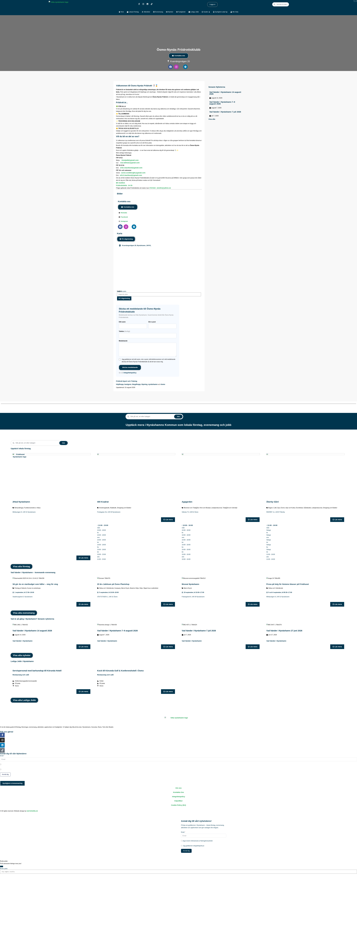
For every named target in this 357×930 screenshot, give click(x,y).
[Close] (1, 866)
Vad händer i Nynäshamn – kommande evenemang (33, 572)
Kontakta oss (180, 56)
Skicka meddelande (130, 367)
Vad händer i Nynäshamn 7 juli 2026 (225, 112)
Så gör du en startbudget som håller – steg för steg (35, 584)
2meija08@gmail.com (130, 160)
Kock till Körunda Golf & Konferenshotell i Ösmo (120, 670)
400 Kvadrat (103, 502)
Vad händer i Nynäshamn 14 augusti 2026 (225, 93)
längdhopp (136, 384)
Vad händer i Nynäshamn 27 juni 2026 (284, 630)
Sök (178, 416)
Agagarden (187, 502)
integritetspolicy (129, 373)
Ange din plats (121, 291)
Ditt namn (122, 322)
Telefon (124, 331)
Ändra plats (4, 868)
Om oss (178, 788)
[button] (102, 525)
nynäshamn (152, 384)
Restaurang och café (21, 675)
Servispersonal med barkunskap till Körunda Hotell (37, 670)
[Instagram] (143, 4)
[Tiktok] (152, 4)
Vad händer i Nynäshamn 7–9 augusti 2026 (222, 103)
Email (2, 755)
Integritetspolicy (178, 797)
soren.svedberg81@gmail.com (133, 173)
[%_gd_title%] (19, 460)
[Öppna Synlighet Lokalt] (226, 12)
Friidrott (119, 381)
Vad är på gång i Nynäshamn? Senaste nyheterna (32, 619)
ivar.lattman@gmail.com (130, 163)
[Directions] (185, 66)
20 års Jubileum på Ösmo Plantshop (113, 584)
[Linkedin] (147, 4)
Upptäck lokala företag (21, 449)
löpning (144, 384)
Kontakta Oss (178, 792)
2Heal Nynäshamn (21, 502)
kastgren (127, 384)
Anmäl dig (5, 774)
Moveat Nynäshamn (190, 584)
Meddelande (123, 341)
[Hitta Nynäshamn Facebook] (139, 4)
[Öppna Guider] (209, 12)
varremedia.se (32, 811)
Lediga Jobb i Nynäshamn (22, 661)
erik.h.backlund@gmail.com (131, 168)
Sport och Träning (130, 381)
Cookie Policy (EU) (178, 805)
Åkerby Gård (272, 502)
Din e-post (152, 322)
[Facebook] (170, 66)
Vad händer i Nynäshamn (22, 641)
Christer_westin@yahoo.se (160, 188)
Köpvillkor (178, 801)
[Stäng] (355, 1)
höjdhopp (120, 384)
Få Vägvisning (124, 298)
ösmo (163, 384)
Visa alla (211, 119)
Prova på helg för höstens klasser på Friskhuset (287, 584)
